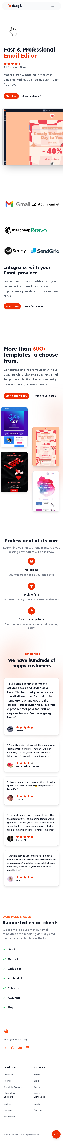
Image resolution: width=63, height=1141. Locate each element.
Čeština (38, 1110)
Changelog (9, 1093)
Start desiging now (16, 395)
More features (33, 306)
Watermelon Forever (27, 766)
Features (8, 1074)
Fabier (19, 730)
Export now (12, 306)
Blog (36, 1081)
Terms (37, 1093)
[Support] (56, 1134)
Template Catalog (44, 395)
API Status (9, 1116)
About (37, 1074)
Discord (8, 1110)
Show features (31, 96)
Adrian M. (21, 840)
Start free (11, 96)
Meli (18, 880)
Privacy (38, 1087)
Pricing (7, 1081)
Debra (19, 799)
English (37, 1104)
